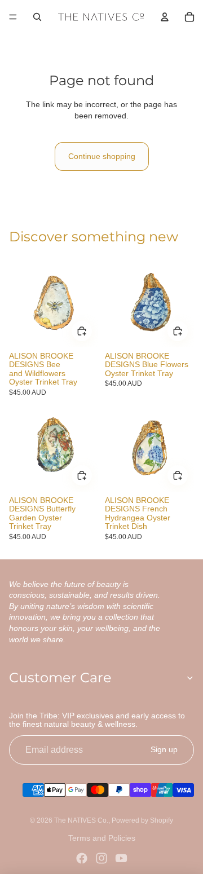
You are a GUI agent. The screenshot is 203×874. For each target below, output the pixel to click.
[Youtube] (121, 858)
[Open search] (37, 17)
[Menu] (13, 17)
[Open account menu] (164, 17)
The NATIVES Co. (81, 820)
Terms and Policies (101, 837)
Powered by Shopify (142, 820)
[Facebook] (82, 858)
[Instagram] (101, 858)
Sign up (164, 749)
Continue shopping (101, 156)
